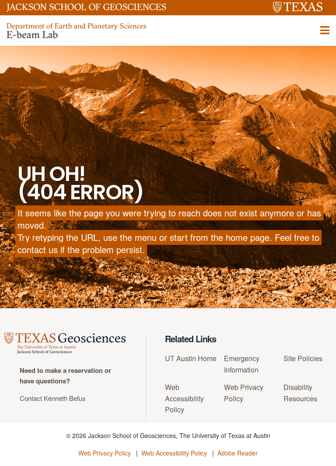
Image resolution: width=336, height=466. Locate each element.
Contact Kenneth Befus (53, 398)
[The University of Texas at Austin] (298, 7)
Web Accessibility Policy (184, 398)
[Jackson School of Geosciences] (86, 8)
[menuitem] (191, 362)
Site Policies (303, 358)
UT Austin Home (191, 358)
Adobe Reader (237, 453)
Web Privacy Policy (104, 453)
